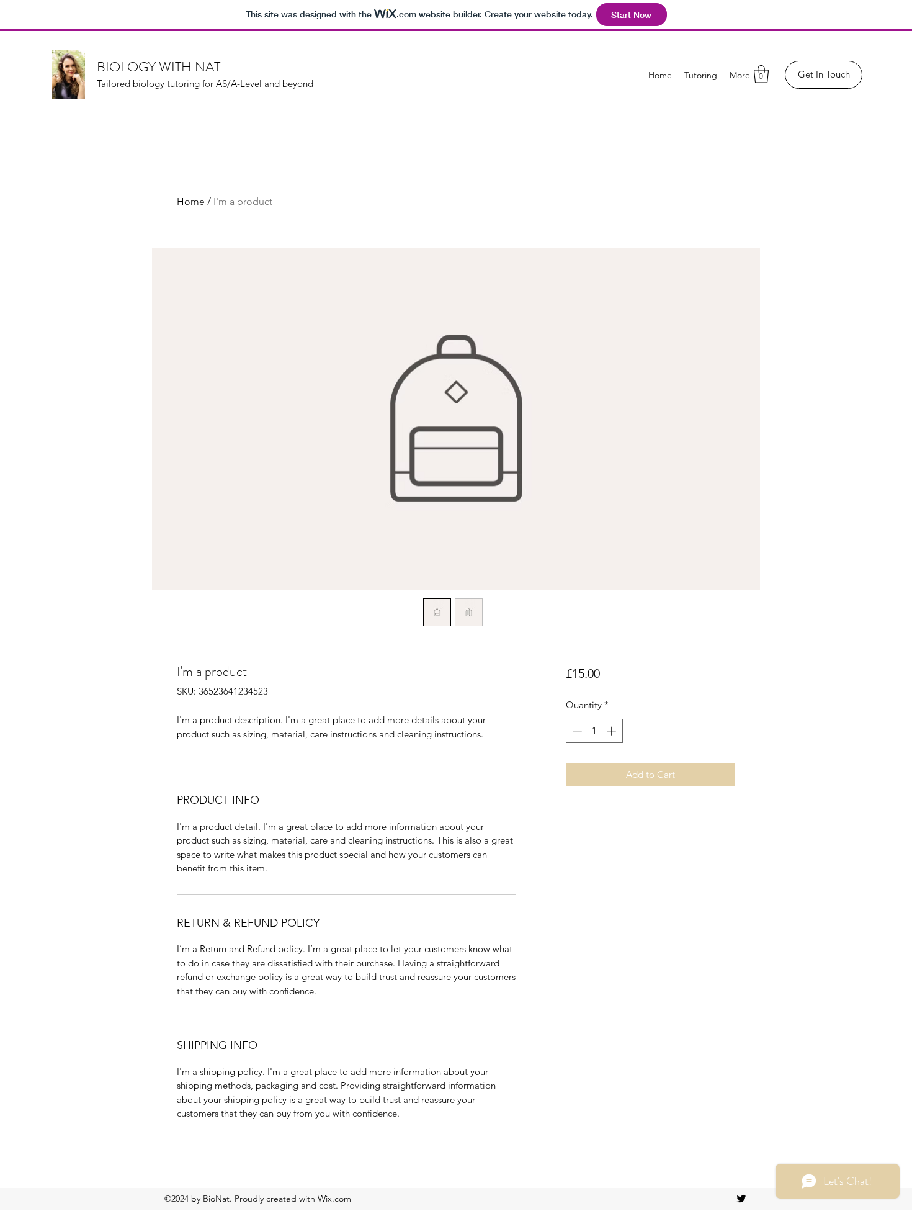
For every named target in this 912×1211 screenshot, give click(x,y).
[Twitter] (741, 1198)
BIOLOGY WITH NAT (158, 66)
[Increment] (612, 730)
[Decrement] (576, 730)
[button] (761, 74)
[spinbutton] (594, 730)
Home (191, 201)
